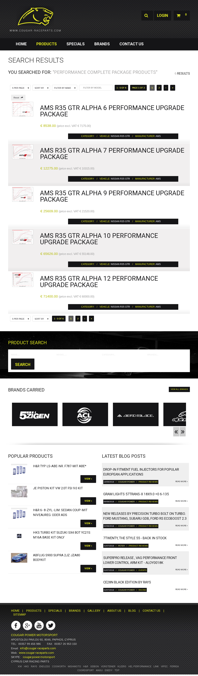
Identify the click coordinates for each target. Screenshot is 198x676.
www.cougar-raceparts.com (36, 652)
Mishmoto (74, 666)
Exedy (108, 670)
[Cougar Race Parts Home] (35, 19)
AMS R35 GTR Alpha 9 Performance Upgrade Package (112, 196)
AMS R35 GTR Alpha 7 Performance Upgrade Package (112, 154)
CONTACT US (131, 44)
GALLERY (94, 610)
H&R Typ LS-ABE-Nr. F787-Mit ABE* (59, 466)
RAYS (34, 666)
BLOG (132, 610)
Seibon (94, 666)
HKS (26, 666)
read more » (181, 481)
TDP (116, 670)
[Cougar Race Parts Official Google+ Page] (27, 625)
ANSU (99, 670)
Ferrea (174, 666)
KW (20, 666)
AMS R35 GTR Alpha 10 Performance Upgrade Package (99, 239)
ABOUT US (114, 610)
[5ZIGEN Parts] (34, 415)
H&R (85, 666)
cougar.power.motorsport (39, 657)
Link (156, 666)
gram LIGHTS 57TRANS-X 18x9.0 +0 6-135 (136, 494)
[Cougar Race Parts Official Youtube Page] (39, 625)
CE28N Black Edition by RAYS (127, 582)
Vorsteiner (108, 666)
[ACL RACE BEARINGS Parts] (85, 415)
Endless (44, 666)
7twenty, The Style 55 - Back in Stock (135, 538)
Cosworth (59, 666)
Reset (17, 97)
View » (88, 478)
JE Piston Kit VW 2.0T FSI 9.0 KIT (58, 488)
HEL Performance (139, 666)
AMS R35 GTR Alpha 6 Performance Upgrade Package (112, 111)
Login (162, 15)
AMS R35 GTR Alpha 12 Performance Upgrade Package (99, 282)
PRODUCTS (46, 44)
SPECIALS (76, 44)
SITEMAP (19, 614)
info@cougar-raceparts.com (38, 648)
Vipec (164, 666)
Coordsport (85, 670)
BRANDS (102, 44)
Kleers (122, 666)
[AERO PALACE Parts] (135, 415)
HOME (21, 44)
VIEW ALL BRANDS (179, 389)
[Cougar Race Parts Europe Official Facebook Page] (16, 625)
